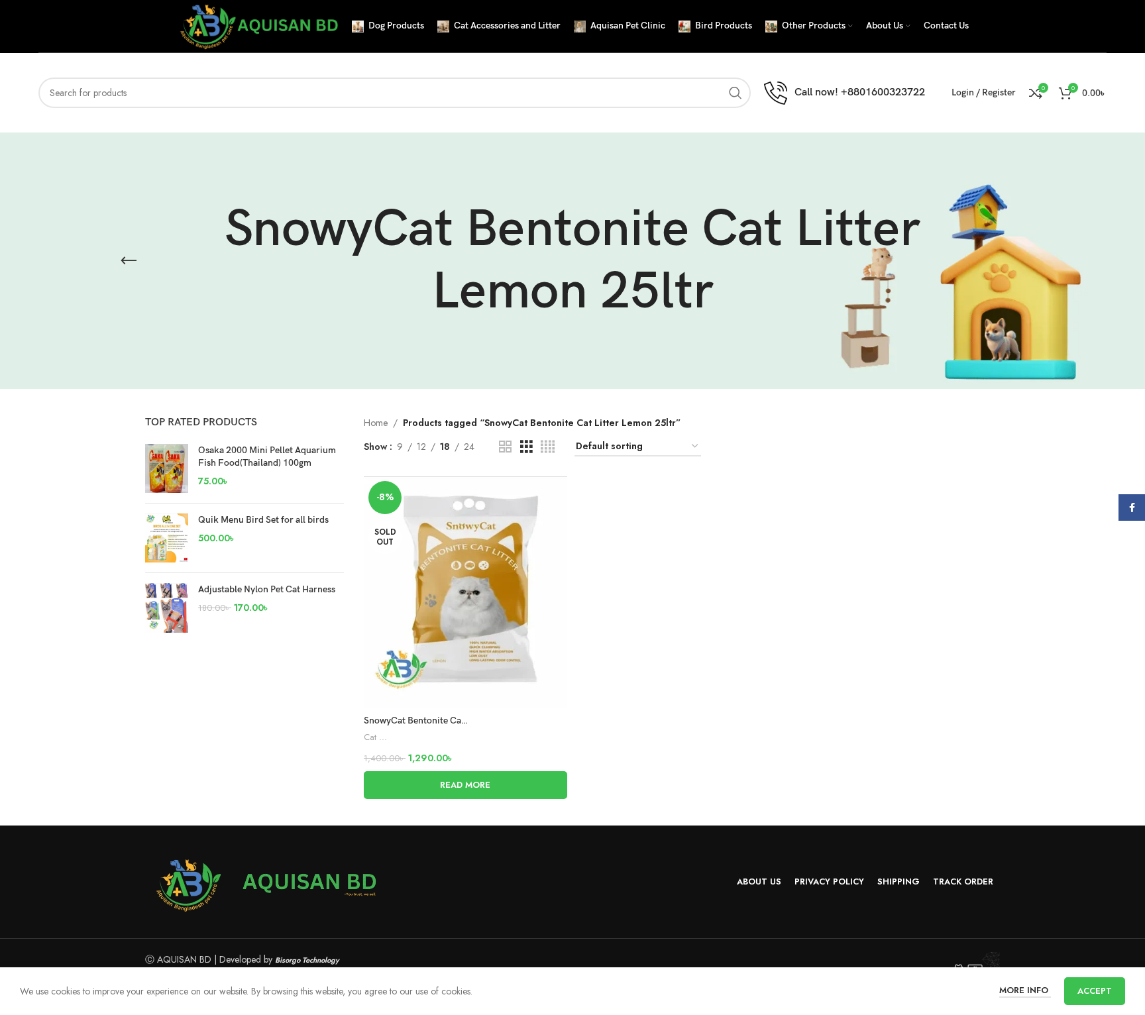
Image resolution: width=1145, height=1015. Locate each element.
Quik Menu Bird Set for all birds (263, 519)
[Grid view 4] (548, 447)
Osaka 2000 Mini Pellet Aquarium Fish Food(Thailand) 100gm (267, 457)
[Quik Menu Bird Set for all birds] (166, 537)
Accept (1094, 991)
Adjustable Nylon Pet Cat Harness (266, 589)
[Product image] (465, 592)
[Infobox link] (844, 93)
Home (376, 422)
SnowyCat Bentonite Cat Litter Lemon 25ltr (452, 720)
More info (1025, 990)
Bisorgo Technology (307, 960)
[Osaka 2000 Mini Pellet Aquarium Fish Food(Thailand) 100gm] (166, 468)
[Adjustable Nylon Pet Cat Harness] (166, 607)
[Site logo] (257, 25)
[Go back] (128, 261)
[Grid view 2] (505, 447)
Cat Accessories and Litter (377, 737)
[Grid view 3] (526, 447)
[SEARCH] (735, 93)
